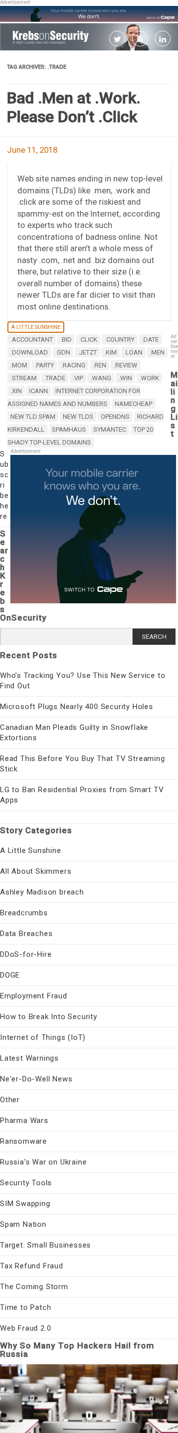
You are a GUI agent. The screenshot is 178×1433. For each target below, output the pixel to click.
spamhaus (69, 429)
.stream (23, 378)
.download (29, 352)
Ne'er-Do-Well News (36, 1079)
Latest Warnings (29, 1058)
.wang (100, 378)
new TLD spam (32, 416)
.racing (73, 365)
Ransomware (23, 1141)
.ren (99, 365)
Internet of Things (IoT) (43, 1037)
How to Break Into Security (48, 1016)
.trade (54, 378)
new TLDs (78, 416)
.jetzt (87, 352)
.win (125, 378)
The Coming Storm (34, 1286)
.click (88, 339)
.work (149, 378)
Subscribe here (4, 485)
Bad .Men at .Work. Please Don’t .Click (73, 107)
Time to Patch (25, 1307)
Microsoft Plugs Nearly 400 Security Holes (76, 706)
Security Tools (26, 1182)
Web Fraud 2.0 (25, 1328)
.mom (18, 365)
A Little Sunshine (35, 327)
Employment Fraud (33, 995)
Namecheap (133, 403)
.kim (110, 352)
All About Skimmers (35, 871)
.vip (78, 378)
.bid (66, 339)
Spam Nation (23, 1224)
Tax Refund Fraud (31, 1265)
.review (125, 365)
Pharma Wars (24, 1120)
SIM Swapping (25, 1203)
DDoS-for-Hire (25, 954)
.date (150, 339)
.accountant (31, 339)
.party (44, 365)
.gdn (62, 352)
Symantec (109, 429)
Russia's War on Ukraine (43, 1162)
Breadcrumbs (24, 912)
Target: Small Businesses (45, 1245)
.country (119, 339)
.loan (133, 352)
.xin (16, 391)
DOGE (10, 975)
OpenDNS (115, 416)
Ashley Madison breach (42, 892)
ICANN (38, 391)
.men (157, 352)
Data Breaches (26, 933)
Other (10, 1099)
